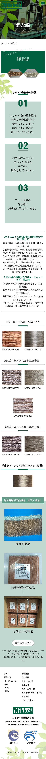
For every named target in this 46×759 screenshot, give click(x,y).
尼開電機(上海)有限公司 (32, 692)
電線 (6, 684)
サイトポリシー (28, 700)
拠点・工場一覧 (28, 689)
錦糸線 (7, 688)
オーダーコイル (10, 681)
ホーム (4, 43)
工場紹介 (25, 685)
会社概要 (25, 677)
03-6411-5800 (17, 724)
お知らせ (25, 696)
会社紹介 (25, 673)
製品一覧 (7, 677)
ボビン (7, 691)
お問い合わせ (27, 681)
